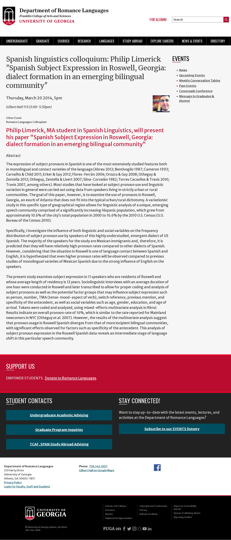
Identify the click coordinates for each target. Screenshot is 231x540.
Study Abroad (132, 41)
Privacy (143, 510)
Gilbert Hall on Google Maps (96, 470)
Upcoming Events (192, 75)
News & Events (192, 41)
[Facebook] (124, 529)
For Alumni (158, 19)
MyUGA (109, 514)
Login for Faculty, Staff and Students (27, 486)
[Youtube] (145, 529)
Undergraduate (17, 41)
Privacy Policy (13, 482)
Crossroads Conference (196, 91)
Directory (218, 41)
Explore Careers (162, 41)
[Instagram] (134, 529)
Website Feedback (148, 514)
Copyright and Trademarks (153, 506)
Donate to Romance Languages (70, 378)
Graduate (42, 41)
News (183, 70)
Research (84, 41)
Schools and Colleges (115, 506)
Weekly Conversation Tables (199, 80)
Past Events (187, 86)
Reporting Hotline (183, 517)
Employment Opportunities (118, 518)
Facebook (157, 467)
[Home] (55, 17)
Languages (106, 41)
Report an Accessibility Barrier (185, 507)
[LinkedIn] (150, 529)
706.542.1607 (98, 466)
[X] (129, 529)
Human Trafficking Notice (187, 513)
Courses (64, 41)
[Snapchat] (139, 529)
